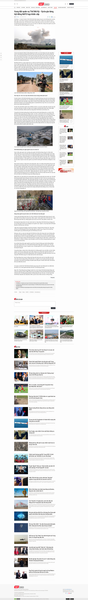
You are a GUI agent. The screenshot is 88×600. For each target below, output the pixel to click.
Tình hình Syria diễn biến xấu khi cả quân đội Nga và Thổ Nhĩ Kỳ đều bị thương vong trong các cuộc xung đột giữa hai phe (35, 285)
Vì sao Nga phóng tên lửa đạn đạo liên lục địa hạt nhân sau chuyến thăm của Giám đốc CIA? (52, 326)
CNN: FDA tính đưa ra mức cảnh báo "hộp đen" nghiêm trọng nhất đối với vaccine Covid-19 (40, 478)
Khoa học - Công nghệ (35, 7)
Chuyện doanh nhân (62, 7)
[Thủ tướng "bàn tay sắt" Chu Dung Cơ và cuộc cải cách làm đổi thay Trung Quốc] (70, 130)
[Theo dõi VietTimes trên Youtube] (69, 593)
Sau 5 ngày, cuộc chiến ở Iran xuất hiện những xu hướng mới (64, 80)
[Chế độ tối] (67, 4)
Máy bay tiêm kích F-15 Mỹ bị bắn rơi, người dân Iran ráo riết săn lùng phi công (64, 121)
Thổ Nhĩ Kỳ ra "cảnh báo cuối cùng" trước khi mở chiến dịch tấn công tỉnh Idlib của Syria (32, 283)
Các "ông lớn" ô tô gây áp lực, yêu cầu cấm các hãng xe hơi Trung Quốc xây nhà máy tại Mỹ (41, 501)
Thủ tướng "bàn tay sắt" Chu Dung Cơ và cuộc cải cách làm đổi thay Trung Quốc (63, 131)
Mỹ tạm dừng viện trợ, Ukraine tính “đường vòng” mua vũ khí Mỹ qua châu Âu (63, 147)
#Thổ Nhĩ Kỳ (32, 292)
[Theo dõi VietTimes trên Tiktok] (70, 593)
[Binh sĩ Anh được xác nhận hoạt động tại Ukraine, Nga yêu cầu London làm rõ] (21, 492)
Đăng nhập (71, 3)
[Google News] (53, 16)
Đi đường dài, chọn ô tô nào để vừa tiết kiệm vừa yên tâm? (20, 340)
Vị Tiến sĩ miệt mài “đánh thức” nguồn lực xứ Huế (21, 326)
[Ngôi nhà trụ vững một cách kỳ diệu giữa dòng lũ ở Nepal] (36, 334)
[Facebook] (47, 16)
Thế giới (55, 7)
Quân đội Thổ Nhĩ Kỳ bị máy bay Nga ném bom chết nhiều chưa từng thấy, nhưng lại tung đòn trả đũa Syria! (34, 288)
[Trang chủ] (14, 7)
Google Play (72, 599)
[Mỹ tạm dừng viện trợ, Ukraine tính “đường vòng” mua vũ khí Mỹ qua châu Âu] (70, 146)
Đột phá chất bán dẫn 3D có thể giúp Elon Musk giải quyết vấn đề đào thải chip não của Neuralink (42, 513)
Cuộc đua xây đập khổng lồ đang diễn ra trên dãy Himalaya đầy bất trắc (66, 340)
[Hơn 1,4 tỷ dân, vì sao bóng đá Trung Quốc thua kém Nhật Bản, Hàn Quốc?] (66, 100)
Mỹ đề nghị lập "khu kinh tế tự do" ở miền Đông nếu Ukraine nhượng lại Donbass (42, 559)
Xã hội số (18, 7)
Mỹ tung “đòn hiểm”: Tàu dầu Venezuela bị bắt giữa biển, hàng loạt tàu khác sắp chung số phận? (42, 524)
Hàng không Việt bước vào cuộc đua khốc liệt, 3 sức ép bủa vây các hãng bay (51, 340)
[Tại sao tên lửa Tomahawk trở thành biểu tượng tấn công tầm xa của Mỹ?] (66, 60)
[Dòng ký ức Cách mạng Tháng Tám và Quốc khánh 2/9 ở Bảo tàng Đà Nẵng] (67, 319)
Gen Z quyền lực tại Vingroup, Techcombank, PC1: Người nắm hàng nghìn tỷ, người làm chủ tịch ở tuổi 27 (36, 326)
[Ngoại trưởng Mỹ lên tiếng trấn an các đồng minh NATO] (21, 411)
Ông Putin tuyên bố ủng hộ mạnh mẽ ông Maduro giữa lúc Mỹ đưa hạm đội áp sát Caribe (41, 571)
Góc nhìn (23, 7)
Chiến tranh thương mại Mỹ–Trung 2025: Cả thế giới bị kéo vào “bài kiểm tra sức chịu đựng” (41, 455)
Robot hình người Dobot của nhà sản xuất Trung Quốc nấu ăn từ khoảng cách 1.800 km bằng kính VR (63, 139)
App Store (68, 599)
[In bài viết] (49, 17)
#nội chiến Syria (37, 292)
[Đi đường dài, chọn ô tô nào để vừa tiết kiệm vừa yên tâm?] (21, 334)
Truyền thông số (70, 7)
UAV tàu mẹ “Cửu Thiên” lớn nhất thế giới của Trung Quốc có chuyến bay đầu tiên (42, 536)
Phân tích (17, 347)
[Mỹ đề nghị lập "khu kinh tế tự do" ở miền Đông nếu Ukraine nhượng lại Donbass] (21, 562)
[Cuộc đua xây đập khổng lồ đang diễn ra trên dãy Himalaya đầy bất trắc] (67, 334)
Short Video (50, 7)
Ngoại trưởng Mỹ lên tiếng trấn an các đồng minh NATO (41, 408)
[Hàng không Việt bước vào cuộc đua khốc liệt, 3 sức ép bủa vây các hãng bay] (52, 334)
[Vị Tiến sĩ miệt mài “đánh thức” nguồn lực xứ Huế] (21, 319)
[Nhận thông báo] (65, 4)
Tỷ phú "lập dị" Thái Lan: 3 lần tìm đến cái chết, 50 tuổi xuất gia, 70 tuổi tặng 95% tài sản (42, 466)
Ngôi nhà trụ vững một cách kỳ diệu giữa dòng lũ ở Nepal (35, 340)
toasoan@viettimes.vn (68, 589)
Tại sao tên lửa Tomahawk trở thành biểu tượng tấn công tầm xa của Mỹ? (64, 66)
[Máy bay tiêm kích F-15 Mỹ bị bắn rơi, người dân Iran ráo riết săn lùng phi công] (66, 114)
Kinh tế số (28, 7)
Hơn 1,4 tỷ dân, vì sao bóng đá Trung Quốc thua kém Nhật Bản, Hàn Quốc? (64, 107)
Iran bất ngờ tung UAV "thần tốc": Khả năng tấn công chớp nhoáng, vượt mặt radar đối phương (41, 548)
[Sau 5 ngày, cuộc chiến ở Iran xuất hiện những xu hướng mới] (66, 73)
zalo (67, 593)
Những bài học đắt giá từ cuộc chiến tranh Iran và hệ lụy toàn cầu (64, 93)
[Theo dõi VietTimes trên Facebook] (65, 593)
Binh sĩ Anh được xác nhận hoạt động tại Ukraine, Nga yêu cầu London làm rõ (41, 490)
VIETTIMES (44, 4)
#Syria (24, 292)
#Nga (20, 292)
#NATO (27, 292)
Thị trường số (44, 7)
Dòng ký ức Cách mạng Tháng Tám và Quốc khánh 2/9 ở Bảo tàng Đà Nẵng (66, 326)
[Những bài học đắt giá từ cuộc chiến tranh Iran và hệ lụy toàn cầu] (66, 87)
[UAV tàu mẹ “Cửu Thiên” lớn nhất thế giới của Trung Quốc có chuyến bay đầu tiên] (21, 539)
